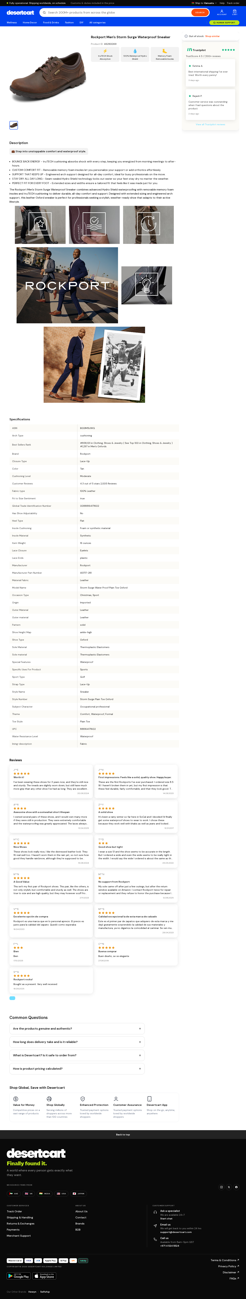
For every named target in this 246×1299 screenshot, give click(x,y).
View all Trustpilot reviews (210, 124)
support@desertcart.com (176, 1232)
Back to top (123, 1134)
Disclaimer (231, 1272)
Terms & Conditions (225, 1260)
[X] (229, 1187)
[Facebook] (236, 1187)
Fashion (69, 22)
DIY (81, 22)
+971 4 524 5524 (169, 1245)
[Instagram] (221, 1187)
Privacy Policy (228, 1266)
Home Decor (30, 22)
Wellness (12, 22)
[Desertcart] (20, 12)
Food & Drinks (51, 22)
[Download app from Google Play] (18, 1275)
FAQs (234, 1278)
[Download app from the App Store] (44, 1275)
